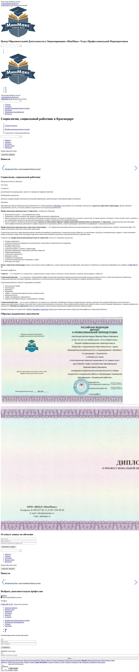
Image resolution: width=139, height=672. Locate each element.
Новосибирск (106, 660)
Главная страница (11, 126)
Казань (55, 660)
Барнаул (3, 660)
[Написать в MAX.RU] (5, 667)
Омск (113, 660)
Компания (8, 611)
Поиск (69, 658)
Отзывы (7, 142)
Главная (7, 104)
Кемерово (61, 660)
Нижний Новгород (94, 660)
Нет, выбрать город (11, 670)
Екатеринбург (35, 660)
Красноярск (77, 660)
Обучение (8, 110)
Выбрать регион (14, 2)
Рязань (26, 662)
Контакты (8, 114)
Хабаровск (86, 662)
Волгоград (20, 660)
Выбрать (4, 595)
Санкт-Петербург (41, 662)
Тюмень (68, 662)
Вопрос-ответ (9, 146)
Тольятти (57, 662)
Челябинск (93, 662)
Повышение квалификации (14, 112)
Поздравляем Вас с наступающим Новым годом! (23, 169)
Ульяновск (74, 662)
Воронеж (27, 660)
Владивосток (11, 660)
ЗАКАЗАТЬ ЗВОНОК (8, 154)
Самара (31, 662)
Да (2, 670)
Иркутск (49, 660)
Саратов (51, 662)
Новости (8, 140)
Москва (84, 660)
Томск (63, 662)
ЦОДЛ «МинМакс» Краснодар (37, 309)
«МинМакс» (57, 206)
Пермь (10, 662)
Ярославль (101, 662)
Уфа (80, 662)
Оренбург (4, 662)
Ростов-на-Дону (18, 662)
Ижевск (43, 660)
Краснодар (5, 2)
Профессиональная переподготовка (17, 108)
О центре (8, 106)
